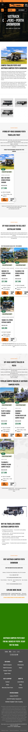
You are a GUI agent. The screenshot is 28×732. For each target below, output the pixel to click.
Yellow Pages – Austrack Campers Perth (18, 594)
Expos (20, 667)
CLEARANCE (5, 21)
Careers (21, 687)
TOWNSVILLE (19, 6)
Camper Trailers (7, 670)
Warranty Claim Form (7, 687)
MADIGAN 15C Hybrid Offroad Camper (6, 273)
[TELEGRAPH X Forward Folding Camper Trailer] (7, 446)
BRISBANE (8, 6)
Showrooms (21, 665)
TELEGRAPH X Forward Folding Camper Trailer (6, 464)
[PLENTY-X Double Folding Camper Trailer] (7, 395)
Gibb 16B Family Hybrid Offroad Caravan (5, 180)
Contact (7, 682)
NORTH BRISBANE (13, 6)
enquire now (12, 199)
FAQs (7, 684)
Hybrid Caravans (7, 667)
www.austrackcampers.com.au (16, 583)
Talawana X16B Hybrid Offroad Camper (19, 273)
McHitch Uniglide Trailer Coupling (14, 701)
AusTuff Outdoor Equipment (14, 699)
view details (4, 199)
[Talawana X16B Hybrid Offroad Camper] (21, 255)
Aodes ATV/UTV (14, 696)
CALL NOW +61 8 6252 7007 (13, 28)
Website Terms (4, 730)
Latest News (20, 682)
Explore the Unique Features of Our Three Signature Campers (14, 597)
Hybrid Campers (7, 665)
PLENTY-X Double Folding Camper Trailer (5, 413)
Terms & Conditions (14, 730)
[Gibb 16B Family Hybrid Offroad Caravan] (7, 161)
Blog (20, 684)
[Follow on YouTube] (17, 655)
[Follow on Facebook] (10, 655)
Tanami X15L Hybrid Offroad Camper (7, 321)
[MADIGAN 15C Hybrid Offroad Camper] (7, 255)
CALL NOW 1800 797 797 (2, 5)
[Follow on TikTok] (14, 655)
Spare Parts (7, 673)
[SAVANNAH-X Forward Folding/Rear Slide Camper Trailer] (21, 395)
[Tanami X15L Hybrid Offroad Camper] (7, 304)
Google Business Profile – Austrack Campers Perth (11, 593)
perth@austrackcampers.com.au (15, 577)
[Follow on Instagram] (12, 655)
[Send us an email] (15, 655)
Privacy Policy (23, 730)
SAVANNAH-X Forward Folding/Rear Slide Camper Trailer (20, 414)
